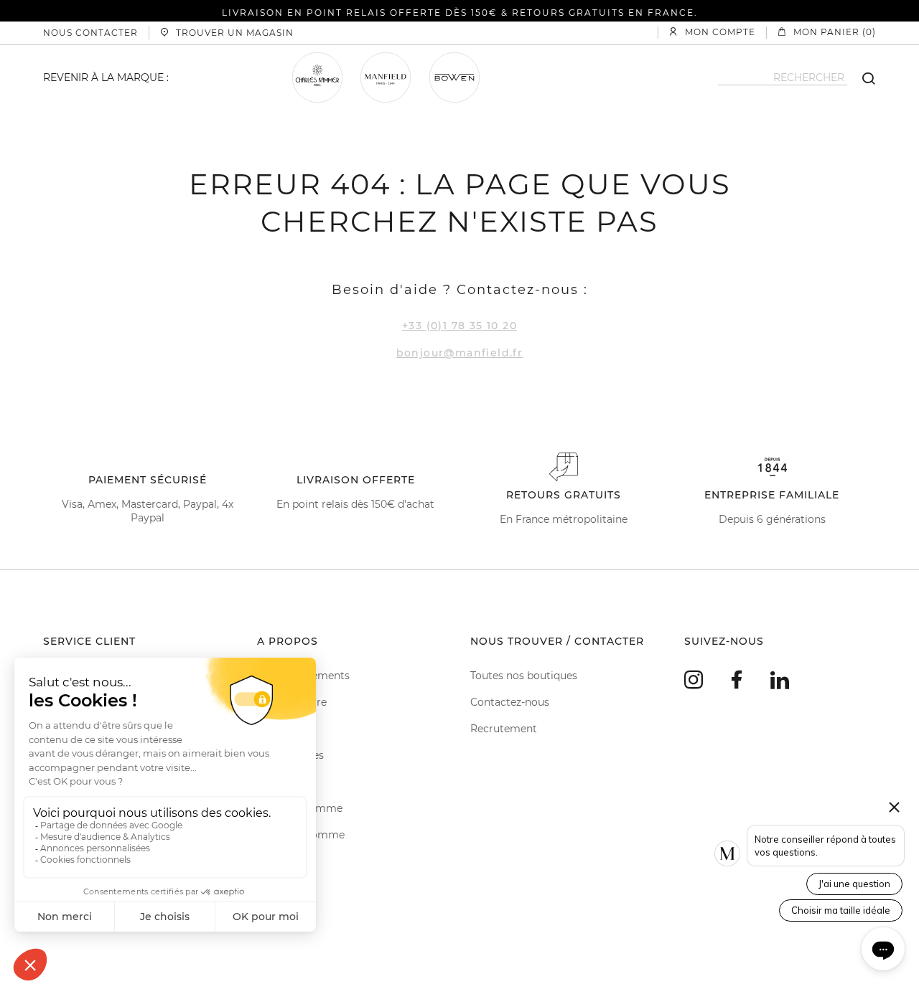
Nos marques (290, 755)
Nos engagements (303, 675)
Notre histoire (292, 702)
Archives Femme (299, 808)
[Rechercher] (861, 77)
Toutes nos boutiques (523, 675)
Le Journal (283, 781)
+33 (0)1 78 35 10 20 (459, 325)
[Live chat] (883, 948)
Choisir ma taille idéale (840, 910)
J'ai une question (854, 883)
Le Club (275, 728)
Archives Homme (301, 834)
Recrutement (503, 728)
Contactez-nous (509, 702)
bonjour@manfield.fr (459, 352)
